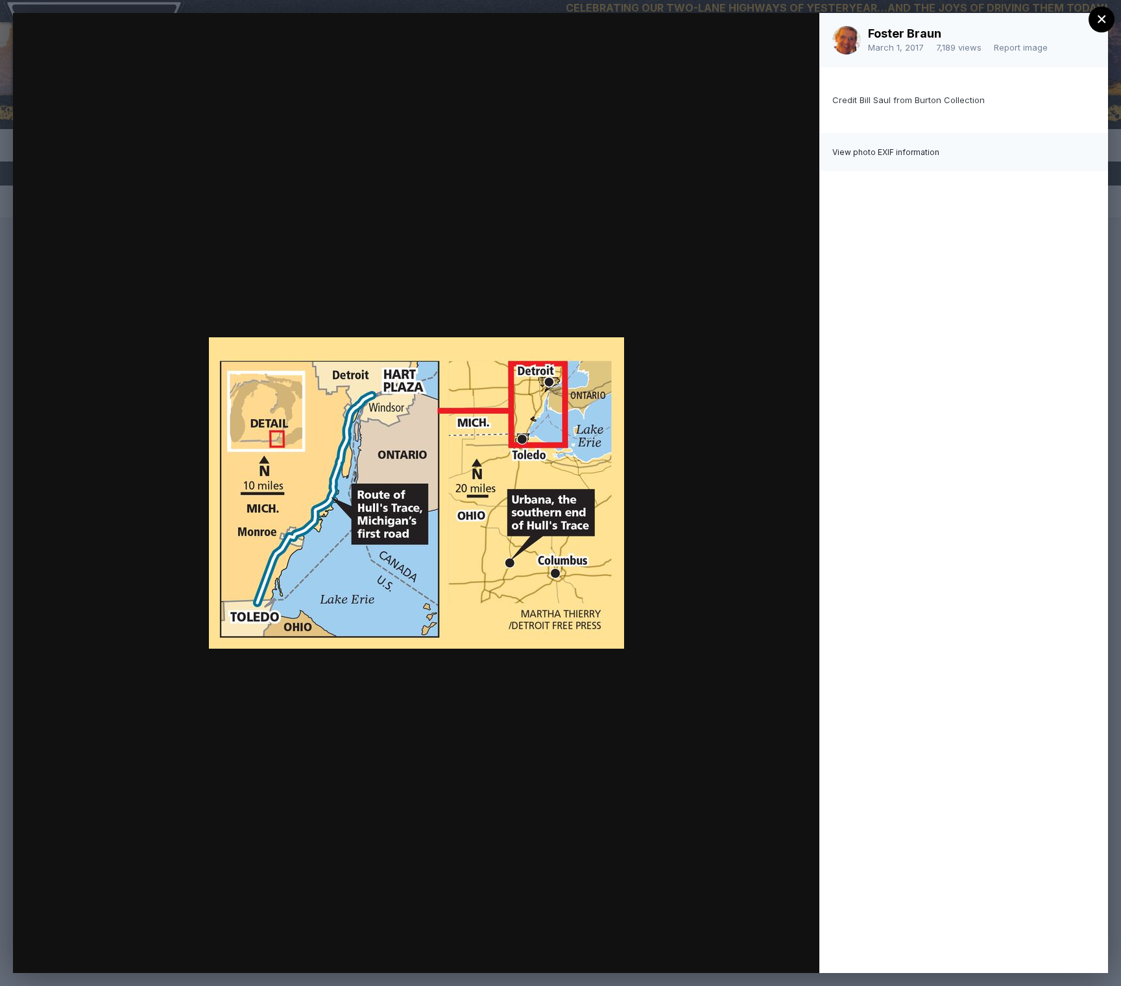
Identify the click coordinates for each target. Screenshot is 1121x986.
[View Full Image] (797, 36)
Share (775, 949)
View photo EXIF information (885, 152)
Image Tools (687, 949)
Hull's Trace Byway (139, 47)
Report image (1021, 47)
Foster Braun (904, 33)
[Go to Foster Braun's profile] (846, 40)
